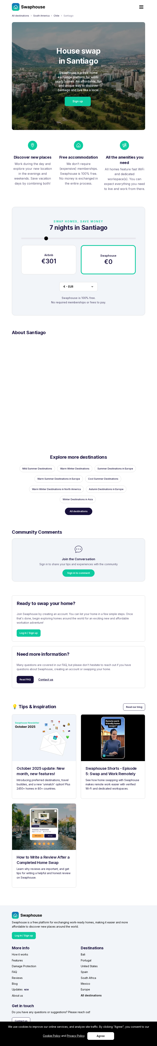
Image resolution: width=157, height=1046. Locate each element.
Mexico (85, 983)
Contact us (45, 679)
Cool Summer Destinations (103, 478)
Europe (85, 989)
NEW (26, 990)
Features (17, 960)
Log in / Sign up (29, 633)
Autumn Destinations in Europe (106, 489)
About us (17, 995)
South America (41, 15)
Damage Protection (24, 966)
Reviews (17, 977)
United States (89, 966)
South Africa (88, 977)
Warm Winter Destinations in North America (56, 489)
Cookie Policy (52, 1035)
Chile (56, 15)
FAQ (14, 972)
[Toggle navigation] (141, 7)
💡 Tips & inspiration (34, 706)
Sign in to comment (78, 573)
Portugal (86, 960)
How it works (20, 954)
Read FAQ (25, 679)
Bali (83, 954)
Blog (15, 983)
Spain (84, 972)
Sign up (78, 101)
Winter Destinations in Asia (78, 499)
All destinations (20, 15)
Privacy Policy (75, 1035)
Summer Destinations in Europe (115, 468)
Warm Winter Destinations (74, 468)
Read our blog (134, 707)
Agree (101, 1036)
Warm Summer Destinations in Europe (58, 478)
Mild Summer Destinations (37, 468)
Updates (17, 989)
